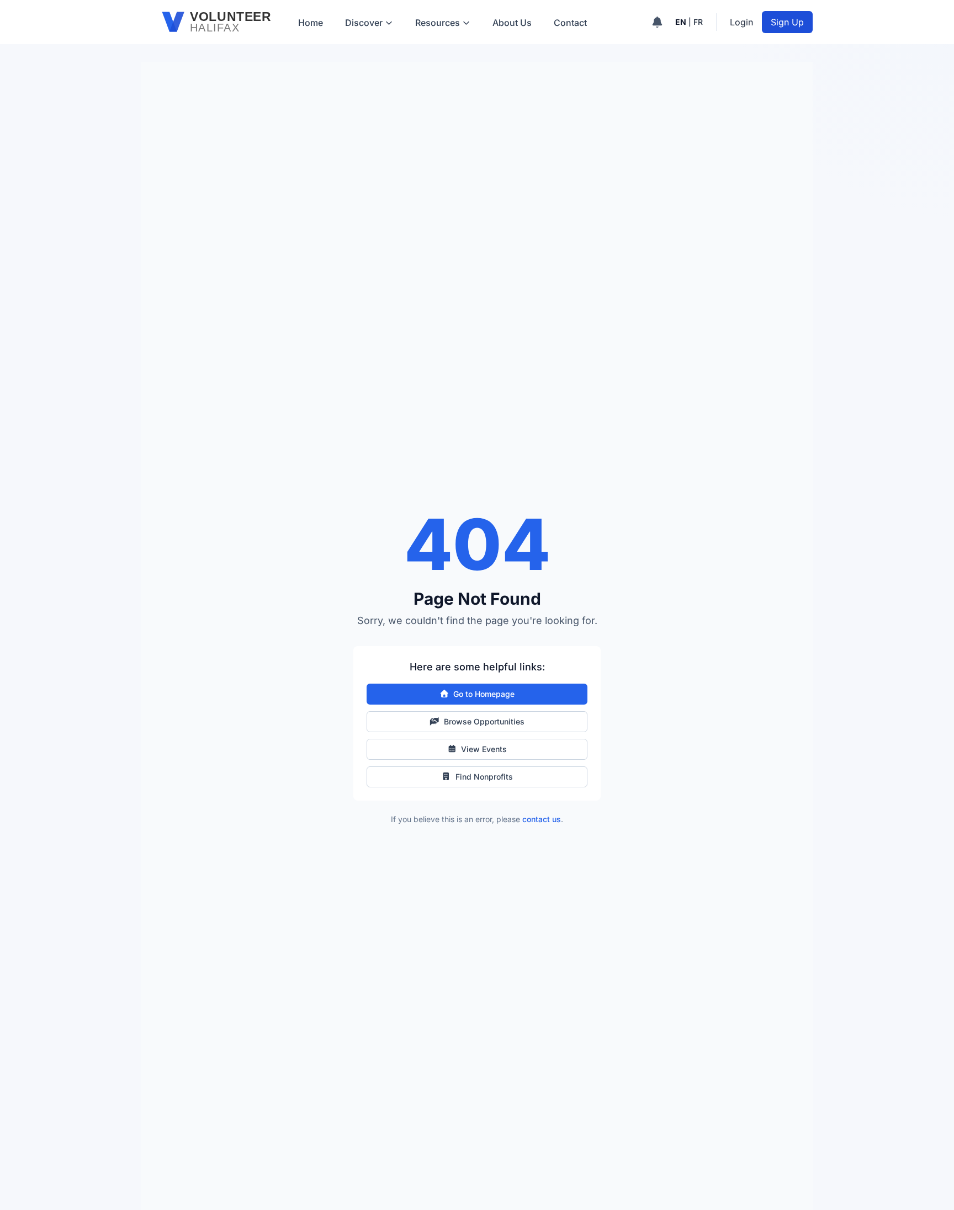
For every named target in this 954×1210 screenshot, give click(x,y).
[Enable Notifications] (657, 22)
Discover (364, 22)
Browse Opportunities (484, 721)
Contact (570, 22)
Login (741, 22)
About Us (512, 22)
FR (698, 21)
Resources (437, 22)
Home (310, 22)
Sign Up (787, 22)
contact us (541, 819)
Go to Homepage (484, 694)
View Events (484, 749)
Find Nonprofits (484, 776)
